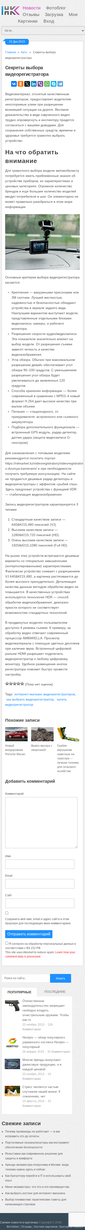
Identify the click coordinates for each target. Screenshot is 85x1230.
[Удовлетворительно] (15, 683)
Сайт (8, 895)
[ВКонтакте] (14, 84)
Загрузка (54, 14)
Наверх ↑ (79, 1226)
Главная (10, 52)
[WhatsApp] (47, 84)
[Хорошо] (18, 683)
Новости (32, 7)
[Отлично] (22, 683)
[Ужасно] (7, 683)
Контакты (66, 1226)
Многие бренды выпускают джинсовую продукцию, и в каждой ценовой (41, 1064)
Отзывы (31, 14)
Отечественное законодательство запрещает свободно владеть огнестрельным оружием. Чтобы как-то (45, 1010)
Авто (24, 52)
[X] (27, 84)
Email (9, 875)
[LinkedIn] (34, 84)
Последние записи (54, 993)
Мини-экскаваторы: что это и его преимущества (37, 1187)
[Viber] (40, 84)
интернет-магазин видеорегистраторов (44, 694)
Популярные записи (19, 993)
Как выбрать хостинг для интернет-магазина (35, 1193)
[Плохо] (11, 683)
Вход (48, 21)
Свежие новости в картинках (19, 1222)
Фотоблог (56, 7)
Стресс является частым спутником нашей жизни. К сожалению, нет (41, 1091)
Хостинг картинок (45, 1226)
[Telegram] (60, 84)
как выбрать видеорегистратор (30, 699)
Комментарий (14, 793)
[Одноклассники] (20, 84)
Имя (8, 856)
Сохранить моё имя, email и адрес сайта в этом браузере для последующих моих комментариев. (38, 921)
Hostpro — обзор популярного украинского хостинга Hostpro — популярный (45, 1042)
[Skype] (53, 84)
